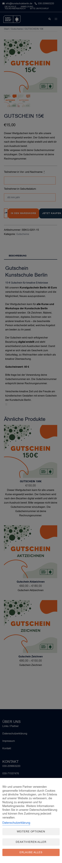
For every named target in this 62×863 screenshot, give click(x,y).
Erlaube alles (31, 852)
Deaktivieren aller (31, 842)
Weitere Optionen (31, 831)
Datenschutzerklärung (16, 823)
